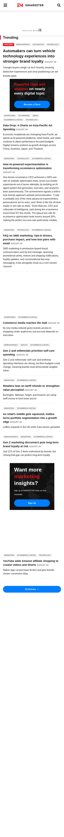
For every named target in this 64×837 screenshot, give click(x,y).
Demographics (23, 44)
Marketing (9, 158)
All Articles (32, 589)
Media (35, 115)
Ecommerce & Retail (13, 120)
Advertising (9, 115)
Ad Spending (24, 115)
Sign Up (32, 503)
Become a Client (32, 104)
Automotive (38, 44)
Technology (53, 44)
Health (24, 345)
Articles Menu (30, 30)
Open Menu (5, 5)
